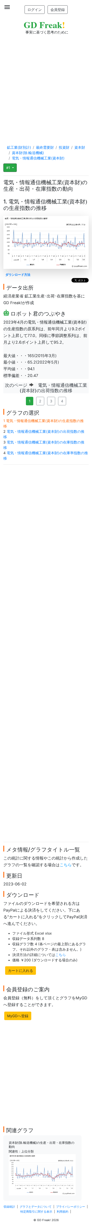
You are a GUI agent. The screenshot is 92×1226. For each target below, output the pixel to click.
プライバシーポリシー (70, 1206)
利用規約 (62, 1211)
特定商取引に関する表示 (36, 1211)
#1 (8, 167)
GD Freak (44, 24)
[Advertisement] (46, 85)
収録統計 (9, 1206)
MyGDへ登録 (17, 1016)
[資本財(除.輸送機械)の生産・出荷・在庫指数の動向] (42, 1174)
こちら (66, 864)
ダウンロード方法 (17, 274)
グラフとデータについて (36, 1206)
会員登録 (57, 9)
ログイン (34, 9)
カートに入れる (20, 970)
